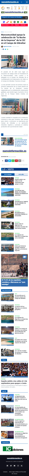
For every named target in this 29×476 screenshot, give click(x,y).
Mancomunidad (8, 32)
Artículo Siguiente (23, 164)
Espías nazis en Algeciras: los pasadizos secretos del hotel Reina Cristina (21, 226)
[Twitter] (5, 49)
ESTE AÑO (21, 174)
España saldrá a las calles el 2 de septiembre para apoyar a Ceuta (20, 182)
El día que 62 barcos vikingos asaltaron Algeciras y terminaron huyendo (21, 248)
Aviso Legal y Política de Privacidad (17, 471)
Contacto (5, 471)
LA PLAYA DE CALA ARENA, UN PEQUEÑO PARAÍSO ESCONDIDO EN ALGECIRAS (21, 193)
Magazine (17, 24)
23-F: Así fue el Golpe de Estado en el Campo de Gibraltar (21, 352)
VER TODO (26, 134)
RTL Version (14, 473)
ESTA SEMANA (7, 174)
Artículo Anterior (6, 164)
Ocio (12, 24)
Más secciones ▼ (6, 24)
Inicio (2, 32)
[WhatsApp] (7, 49)
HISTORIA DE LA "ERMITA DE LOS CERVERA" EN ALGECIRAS (21, 203)
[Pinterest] (16, 160)
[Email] (19, 160)
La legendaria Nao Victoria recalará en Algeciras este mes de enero (21, 398)
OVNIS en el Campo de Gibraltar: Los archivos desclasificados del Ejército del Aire (21, 331)
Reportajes (23, 24)
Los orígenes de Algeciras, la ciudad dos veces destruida (21, 236)
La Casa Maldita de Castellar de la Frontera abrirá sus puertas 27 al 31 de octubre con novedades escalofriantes (21, 411)
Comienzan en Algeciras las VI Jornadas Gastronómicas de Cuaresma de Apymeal (21, 435)
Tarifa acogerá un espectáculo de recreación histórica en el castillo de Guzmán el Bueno (21, 424)
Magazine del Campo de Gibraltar (11, 17)
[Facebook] (3, 49)
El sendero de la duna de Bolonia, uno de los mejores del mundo (21, 341)
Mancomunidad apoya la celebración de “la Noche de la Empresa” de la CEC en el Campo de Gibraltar (21, 143)
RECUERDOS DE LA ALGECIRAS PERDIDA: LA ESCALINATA (21, 214)
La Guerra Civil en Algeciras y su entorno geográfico (21, 308)
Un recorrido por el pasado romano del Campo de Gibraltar (20, 297)
